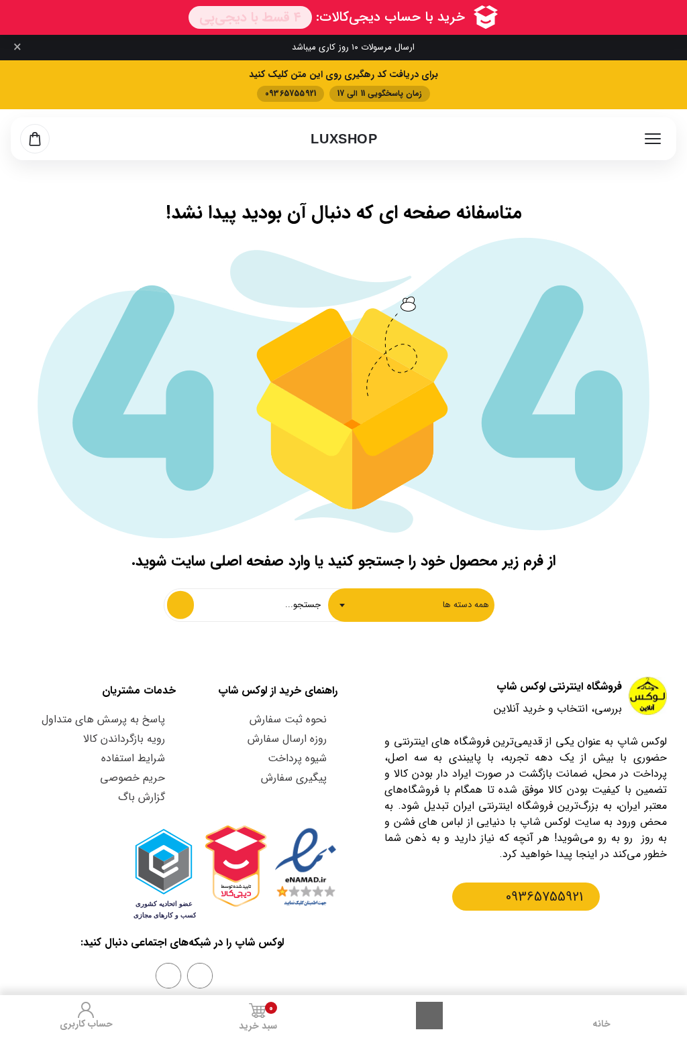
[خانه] (601, 1010)
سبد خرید (258, 1017)
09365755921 (544, 897)
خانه (601, 1024)
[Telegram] (168, 976)
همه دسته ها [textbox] (466, 605)
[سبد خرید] (35, 138)
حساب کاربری (86, 1024)
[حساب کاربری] (86, 1010)
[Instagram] (200, 976)
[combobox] (411, 605)
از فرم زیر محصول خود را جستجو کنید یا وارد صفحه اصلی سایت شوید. (343, 560)
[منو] (653, 139)
